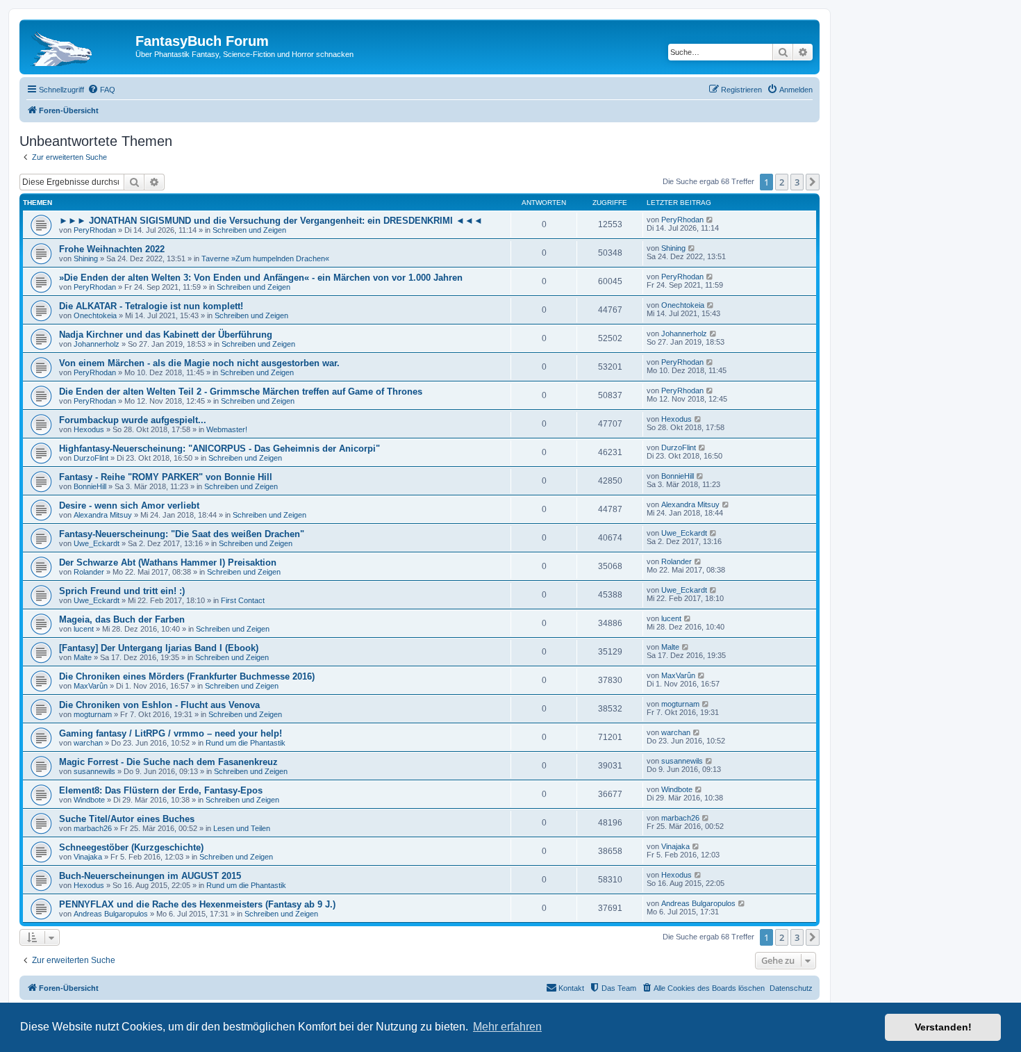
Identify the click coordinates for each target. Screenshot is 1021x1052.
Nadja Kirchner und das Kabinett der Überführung (165, 334)
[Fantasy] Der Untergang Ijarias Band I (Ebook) (158, 648)
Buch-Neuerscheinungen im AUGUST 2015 (150, 876)
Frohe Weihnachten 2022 (112, 249)
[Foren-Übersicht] (79, 45)
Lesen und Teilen (241, 828)
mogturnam (93, 714)
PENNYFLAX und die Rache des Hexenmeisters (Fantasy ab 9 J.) (197, 904)
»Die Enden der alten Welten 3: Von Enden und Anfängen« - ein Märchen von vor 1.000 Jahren (261, 277)
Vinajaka (88, 857)
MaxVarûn (91, 686)
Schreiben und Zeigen (249, 230)
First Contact (243, 600)
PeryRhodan (95, 230)
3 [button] (797, 182)
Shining (86, 258)
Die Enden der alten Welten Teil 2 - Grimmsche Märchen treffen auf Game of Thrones (240, 391)
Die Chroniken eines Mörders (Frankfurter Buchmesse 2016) (187, 676)
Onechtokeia (95, 315)
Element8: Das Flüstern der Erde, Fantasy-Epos (161, 790)
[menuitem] (101, 89)
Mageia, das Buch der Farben (122, 619)
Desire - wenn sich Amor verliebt (129, 505)
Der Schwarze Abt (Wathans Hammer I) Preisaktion (167, 562)
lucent (84, 629)
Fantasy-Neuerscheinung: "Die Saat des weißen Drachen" (181, 534)
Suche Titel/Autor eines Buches (126, 819)
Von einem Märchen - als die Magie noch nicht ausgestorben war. (199, 363)
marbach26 (93, 828)
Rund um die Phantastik (245, 743)
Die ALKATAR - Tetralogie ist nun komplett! (151, 306)
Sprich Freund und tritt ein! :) (122, 591)
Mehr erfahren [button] (507, 1027)
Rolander (89, 572)
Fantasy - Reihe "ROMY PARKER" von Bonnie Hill (165, 477)
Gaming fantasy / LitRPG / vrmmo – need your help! (170, 733)
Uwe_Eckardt (96, 543)
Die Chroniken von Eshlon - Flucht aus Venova (159, 705)
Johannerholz (96, 344)
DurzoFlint (91, 458)
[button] (813, 182)
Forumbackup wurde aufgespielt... (132, 420)
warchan (88, 743)
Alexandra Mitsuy (103, 515)
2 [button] (781, 182)
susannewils (94, 771)
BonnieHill (90, 486)
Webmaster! (226, 429)
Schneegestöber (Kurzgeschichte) (131, 847)
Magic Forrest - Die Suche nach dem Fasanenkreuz (168, 762)
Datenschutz (791, 988)
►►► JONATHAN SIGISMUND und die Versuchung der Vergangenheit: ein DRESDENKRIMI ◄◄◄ (271, 220)
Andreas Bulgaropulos (111, 914)
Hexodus (89, 429)
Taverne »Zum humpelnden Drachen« (265, 258)
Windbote (89, 800)
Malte (83, 657)
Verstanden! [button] (943, 1027)
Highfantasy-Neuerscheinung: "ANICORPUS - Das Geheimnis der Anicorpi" (219, 448)
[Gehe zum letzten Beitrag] (710, 219)
